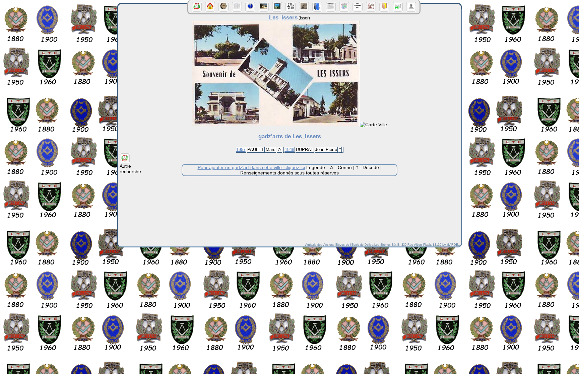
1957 (241, 149)
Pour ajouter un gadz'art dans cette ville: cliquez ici (251, 167)
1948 (289, 149)
